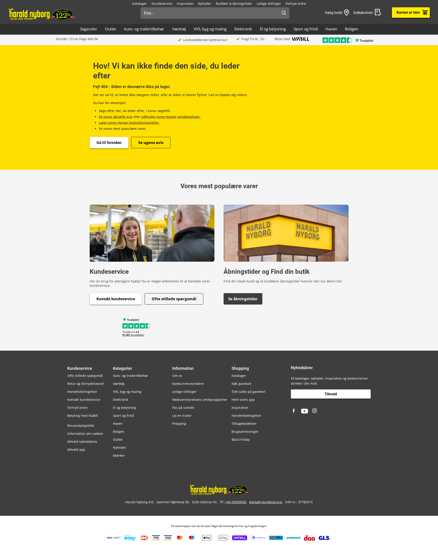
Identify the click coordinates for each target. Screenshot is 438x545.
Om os (177, 375)
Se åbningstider (243, 298)
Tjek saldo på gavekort (249, 391)
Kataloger (139, 3)
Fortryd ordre (296, 3)
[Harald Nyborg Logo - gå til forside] (41, 14)
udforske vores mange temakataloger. (171, 117)
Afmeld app (76, 449)
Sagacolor (88, 28)
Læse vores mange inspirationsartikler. (129, 122)
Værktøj (179, 28)
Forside (61, 39)
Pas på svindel (183, 407)
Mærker (119, 455)
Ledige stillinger (269, 3)
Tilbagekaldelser (244, 423)
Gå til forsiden (109, 142)
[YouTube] (304, 411)
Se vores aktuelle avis (116, 117)
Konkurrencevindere (187, 383)
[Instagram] (314, 411)
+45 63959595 (235, 502)
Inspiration (185, 3)
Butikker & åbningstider (234, 3)
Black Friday (241, 439)
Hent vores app (243, 399)
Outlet (110, 28)
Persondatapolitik (80, 425)
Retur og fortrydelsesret (85, 383)
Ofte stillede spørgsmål (174, 298)
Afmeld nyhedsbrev (82, 441)
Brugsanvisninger (245, 431)
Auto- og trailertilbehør (144, 28)
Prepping (179, 423)
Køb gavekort (241, 383)
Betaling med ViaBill (82, 415)
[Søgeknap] (283, 13)
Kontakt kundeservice (115, 299)
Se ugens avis (150, 142)
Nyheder (204, 3)
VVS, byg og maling (210, 28)
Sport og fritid (306, 28)
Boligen (351, 28)
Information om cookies (85, 433)
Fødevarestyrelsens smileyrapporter (199, 399)
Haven (331, 28)
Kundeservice (161, 3)
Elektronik (243, 28)
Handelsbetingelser (82, 391)
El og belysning (273, 28)
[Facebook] (294, 411)
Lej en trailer (182, 415)
